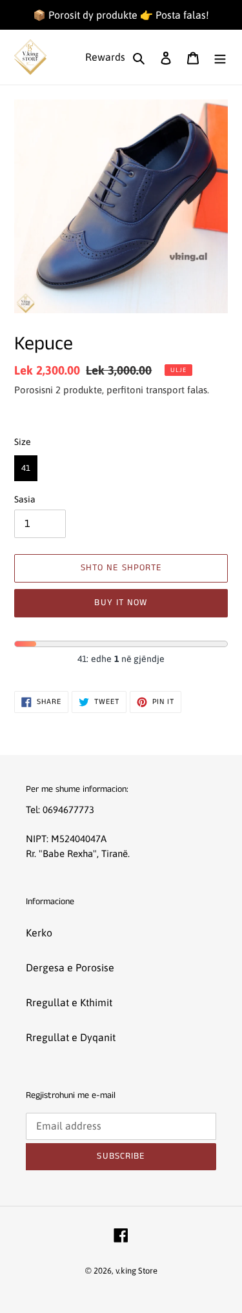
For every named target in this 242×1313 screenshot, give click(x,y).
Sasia (24, 499)
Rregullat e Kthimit (69, 1002)
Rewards (105, 57)
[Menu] (220, 57)
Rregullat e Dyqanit (71, 1037)
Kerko (39, 932)
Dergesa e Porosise (70, 967)
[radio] (25, 468)
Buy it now (120, 602)
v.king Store (136, 1271)
